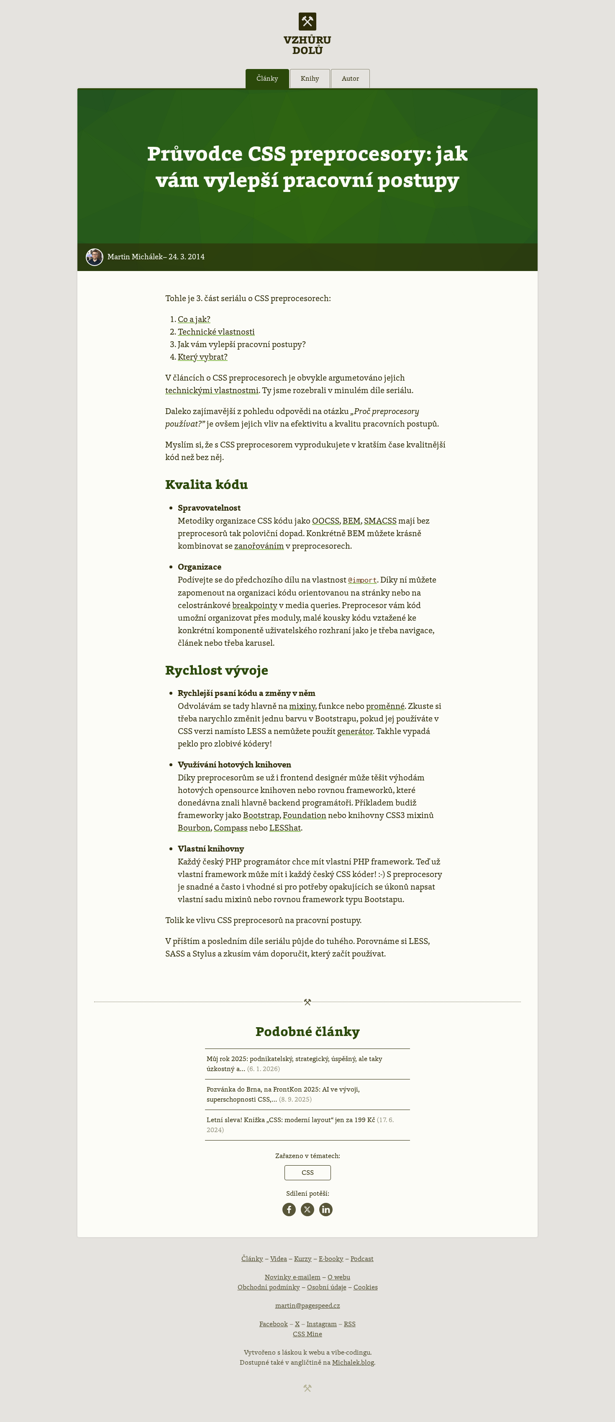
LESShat (285, 827)
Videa (278, 1258)
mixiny (302, 706)
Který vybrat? (203, 356)
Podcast (362, 1258)
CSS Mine (307, 1334)
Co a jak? (194, 319)
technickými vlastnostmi (212, 390)
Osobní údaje (326, 1287)
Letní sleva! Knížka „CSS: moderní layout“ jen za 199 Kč (300, 1124)
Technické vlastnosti (216, 331)
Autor (350, 78)
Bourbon (194, 827)
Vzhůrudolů (307, 44)
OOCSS (325, 520)
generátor (355, 731)
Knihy (310, 78)
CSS (308, 1172)
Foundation (304, 815)
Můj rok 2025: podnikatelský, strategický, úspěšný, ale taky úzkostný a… (294, 1063)
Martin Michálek (135, 257)
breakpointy (254, 605)
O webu (339, 1277)
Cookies (366, 1287)
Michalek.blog (353, 1362)
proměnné (385, 706)
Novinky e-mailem (292, 1277)
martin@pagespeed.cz (307, 1305)
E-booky (331, 1258)
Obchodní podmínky (269, 1287)
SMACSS (380, 520)
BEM (352, 520)
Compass (231, 827)
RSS (350, 1324)
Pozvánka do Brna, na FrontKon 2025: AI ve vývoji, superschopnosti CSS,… (283, 1094)
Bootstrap (261, 815)
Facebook (273, 1324)
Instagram (322, 1324)
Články (267, 78)
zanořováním (259, 545)
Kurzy (303, 1258)
